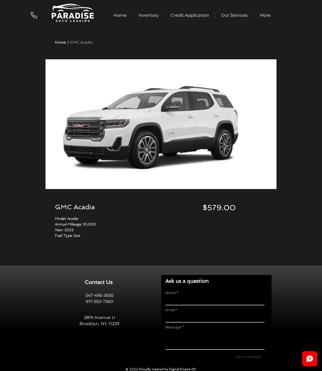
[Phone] (34, 15)
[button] (149, 15)
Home (60, 42)
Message (173, 327)
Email (169, 310)
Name (170, 292)
